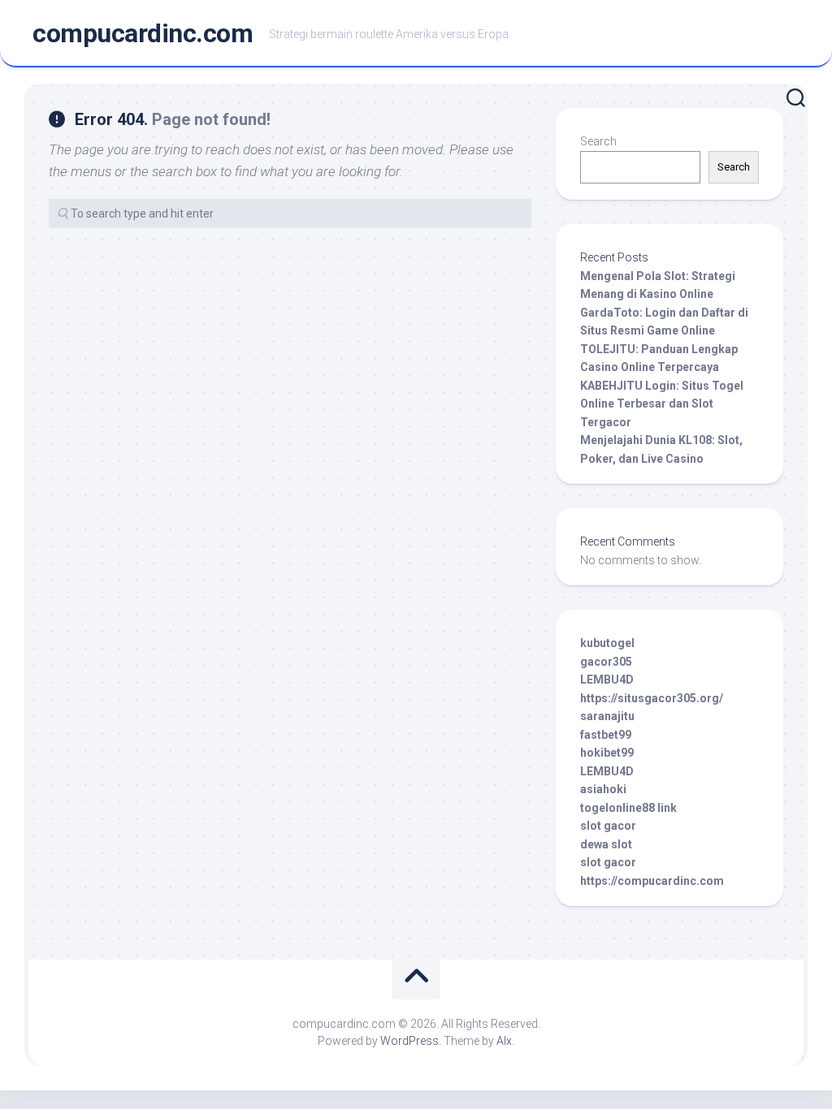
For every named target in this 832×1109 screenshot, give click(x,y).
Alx (504, 1040)
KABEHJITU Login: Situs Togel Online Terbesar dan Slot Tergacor (661, 404)
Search (598, 141)
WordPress (409, 1040)
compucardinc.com (142, 33)
